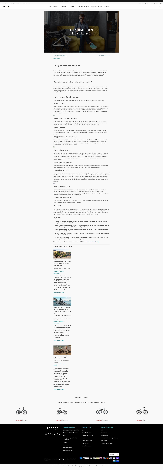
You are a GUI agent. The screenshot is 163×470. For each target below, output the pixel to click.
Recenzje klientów (68, 450)
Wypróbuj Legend (86, 432)
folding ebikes (63, 364)
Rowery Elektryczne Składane (70, 432)
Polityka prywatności (102, 465)
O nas (83, 430)
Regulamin (81, 466)
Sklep (64, 435)
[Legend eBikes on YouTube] (60, 434)
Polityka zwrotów (91, 465)
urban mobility (56, 273)
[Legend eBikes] (5, 6)
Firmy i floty (85, 443)
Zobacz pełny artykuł (58, 292)
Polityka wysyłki (81, 465)
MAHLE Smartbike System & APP (71, 430)
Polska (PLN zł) (142, 3)
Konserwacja (104, 435)
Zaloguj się (155, 3)
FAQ (102, 430)
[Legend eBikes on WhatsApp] (57, 434)
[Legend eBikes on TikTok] (55, 434)
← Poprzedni (101, 55)
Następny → (107, 55)
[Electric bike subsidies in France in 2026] (62, 350)
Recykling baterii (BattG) (70, 465)
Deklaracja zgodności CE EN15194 (54, 465)
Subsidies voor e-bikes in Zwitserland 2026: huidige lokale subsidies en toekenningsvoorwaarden (62, 311)
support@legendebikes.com (14, 3)
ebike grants (56, 271)
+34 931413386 (26, 3)
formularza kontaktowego (92, 241)
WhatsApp (3, 3)
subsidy (62, 271)
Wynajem (65, 445)
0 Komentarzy (56, 58)
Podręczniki (104, 432)
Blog (83, 438)
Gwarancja (104, 440)
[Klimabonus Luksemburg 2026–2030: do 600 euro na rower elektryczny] (62, 253)
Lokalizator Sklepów (87, 435)
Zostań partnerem (87, 446)
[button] (53, 6)
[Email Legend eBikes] (46, 434)
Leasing (65, 442)
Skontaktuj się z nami (106, 443)
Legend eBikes (51, 459)
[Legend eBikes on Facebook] (48, 434)
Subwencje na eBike (87, 440)
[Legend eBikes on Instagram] (50, 434)
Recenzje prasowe (67, 447)
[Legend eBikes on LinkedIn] (53, 434)
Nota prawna (112, 465)
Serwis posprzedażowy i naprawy (109, 438)
